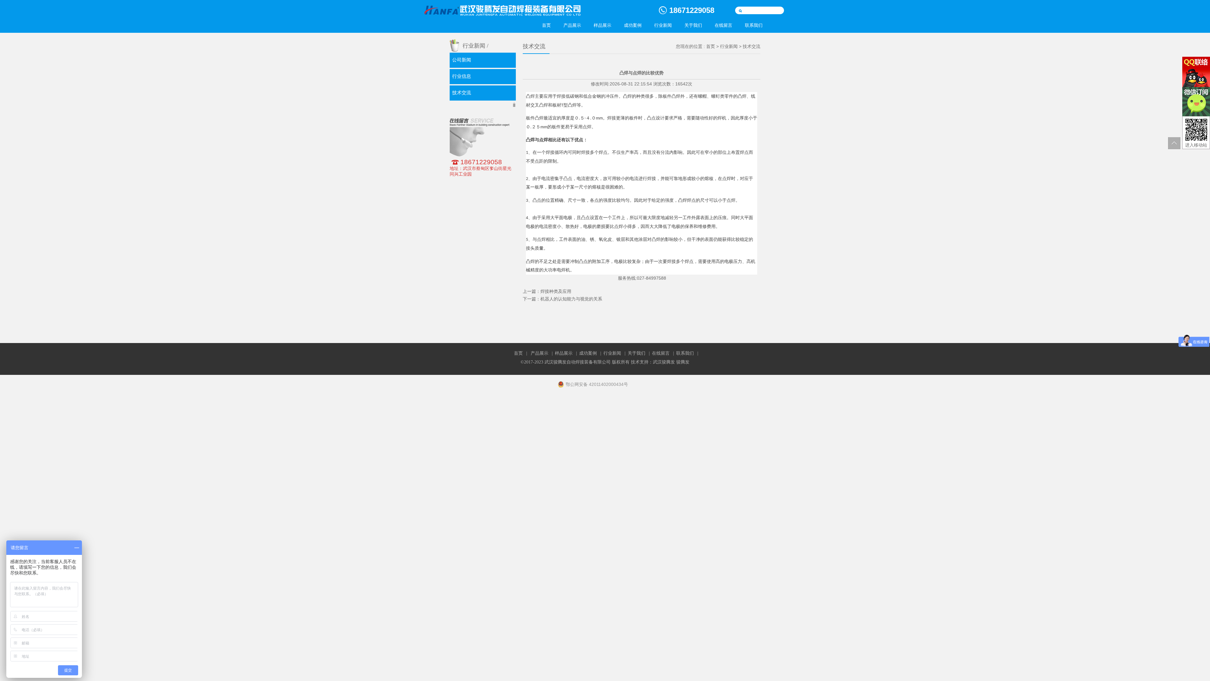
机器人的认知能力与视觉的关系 (571, 298)
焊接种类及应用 (555, 291)
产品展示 (572, 25)
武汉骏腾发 (664, 362)
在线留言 (723, 25)
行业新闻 (663, 25)
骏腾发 (682, 362)
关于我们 (693, 25)
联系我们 (754, 25)
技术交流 (461, 92)
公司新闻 (461, 59)
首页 (546, 25)
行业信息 (461, 76)
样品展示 (602, 25)
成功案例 (633, 25)
